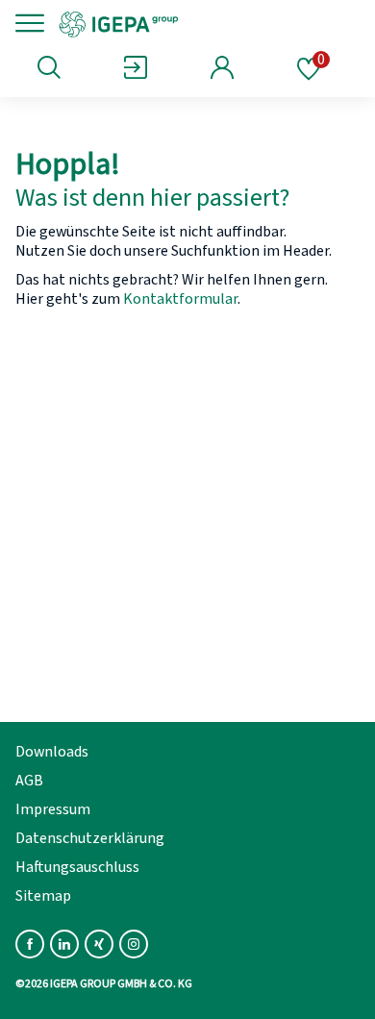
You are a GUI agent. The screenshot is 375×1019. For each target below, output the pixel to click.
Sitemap (43, 896)
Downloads (51, 751)
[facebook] (29, 944)
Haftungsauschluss (77, 867)
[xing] (99, 944)
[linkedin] (64, 944)
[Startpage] (185, 23)
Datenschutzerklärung (89, 838)
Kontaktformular (180, 299)
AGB (29, 780)
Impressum (52, 809)
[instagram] (133, 944)
